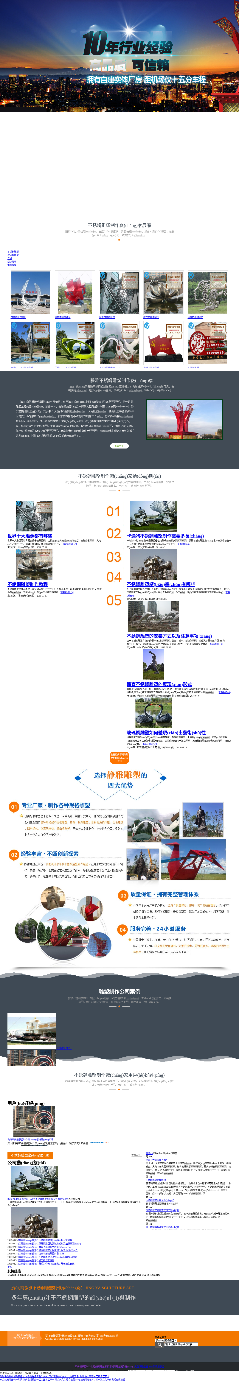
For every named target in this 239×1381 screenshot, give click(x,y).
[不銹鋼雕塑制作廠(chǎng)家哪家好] (119, 491)
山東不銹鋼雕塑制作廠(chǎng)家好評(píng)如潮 (30, 1139)
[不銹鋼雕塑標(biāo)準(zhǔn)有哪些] (153, 579)
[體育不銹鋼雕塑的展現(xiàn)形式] (153, 679)
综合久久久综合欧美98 (66, 1379)
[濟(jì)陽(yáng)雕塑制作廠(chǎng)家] (119, 1090)
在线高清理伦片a (86, 1379)
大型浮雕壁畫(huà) (143, 1366)
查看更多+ (136, 1155)
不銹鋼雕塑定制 (18, 317)
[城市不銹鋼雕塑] (119, 314)
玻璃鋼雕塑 (158, 1366)
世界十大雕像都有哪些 (29, 536)
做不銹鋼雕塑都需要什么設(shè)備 (162, 1227)
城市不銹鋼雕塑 (107, 317)
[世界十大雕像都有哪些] (34, 531)
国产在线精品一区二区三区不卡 (38, 1379)
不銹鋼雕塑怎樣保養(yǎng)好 (160, 1200)
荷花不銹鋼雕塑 (151, 317)
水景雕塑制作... (64, 1048)
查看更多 (119, 446)
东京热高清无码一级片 (11, 1379)
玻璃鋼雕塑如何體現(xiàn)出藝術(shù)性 (166, 732)
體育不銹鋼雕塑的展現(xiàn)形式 (159, 684)
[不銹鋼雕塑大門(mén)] (119, 364)
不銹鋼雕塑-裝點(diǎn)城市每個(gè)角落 (58, 1257)
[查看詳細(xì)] (70, 544)
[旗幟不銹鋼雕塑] (163, 364)
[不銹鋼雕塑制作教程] (34, 579)
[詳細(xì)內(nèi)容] (29, 1205)
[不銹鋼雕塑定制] (31, 314)
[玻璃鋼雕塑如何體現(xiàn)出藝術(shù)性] (153, 727)
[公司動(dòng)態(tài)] (17, 1199)
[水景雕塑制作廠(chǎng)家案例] (31, 1048)
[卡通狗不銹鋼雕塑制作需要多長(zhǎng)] (153, 531)
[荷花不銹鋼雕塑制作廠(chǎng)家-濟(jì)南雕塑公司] (119, 240)
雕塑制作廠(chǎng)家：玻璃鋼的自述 (57, 1263)
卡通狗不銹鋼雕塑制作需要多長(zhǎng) (165, 536)
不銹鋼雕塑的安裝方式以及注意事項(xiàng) (169, 636)
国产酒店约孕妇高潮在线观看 (110, 1379)
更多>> (149, 1153)
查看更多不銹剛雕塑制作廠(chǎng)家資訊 (119, 758)
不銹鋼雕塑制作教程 (27, 584)
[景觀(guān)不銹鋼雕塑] (75, 364)
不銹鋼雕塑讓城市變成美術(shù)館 (162, 1210)
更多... (10, 1267)
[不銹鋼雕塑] (208, 364)
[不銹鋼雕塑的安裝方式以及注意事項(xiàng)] (153, 631)
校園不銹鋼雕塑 (63, 317)
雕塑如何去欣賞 (46, 1260)
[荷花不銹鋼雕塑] (163, 314)
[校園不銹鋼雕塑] (75, 314)
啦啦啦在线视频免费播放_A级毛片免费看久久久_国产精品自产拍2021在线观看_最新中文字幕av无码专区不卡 (54, 1376)
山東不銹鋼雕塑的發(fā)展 (51, 1253)
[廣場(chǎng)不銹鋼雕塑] (31, 364)
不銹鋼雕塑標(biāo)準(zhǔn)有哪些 (161, 584)
